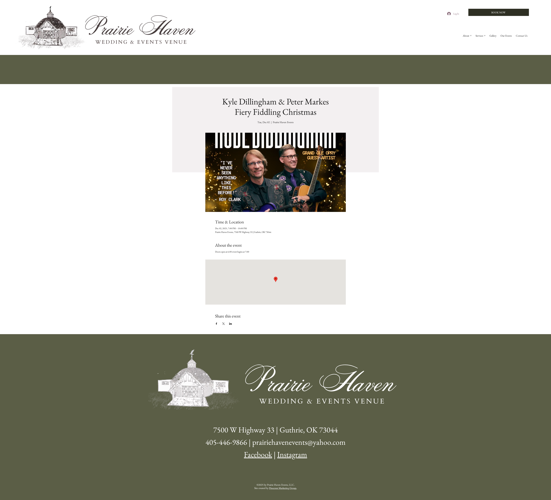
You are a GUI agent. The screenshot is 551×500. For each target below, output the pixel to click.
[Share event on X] (223, 324)
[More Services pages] (484, 35)
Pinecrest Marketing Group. (283, 488)
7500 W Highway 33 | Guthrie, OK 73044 (275, 430)
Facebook (258, 454)
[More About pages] (471, 35)
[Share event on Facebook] (216, 324)
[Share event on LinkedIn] (230, 324)
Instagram (292, 454)
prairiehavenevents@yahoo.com (299, 442)
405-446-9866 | (228, 442)
